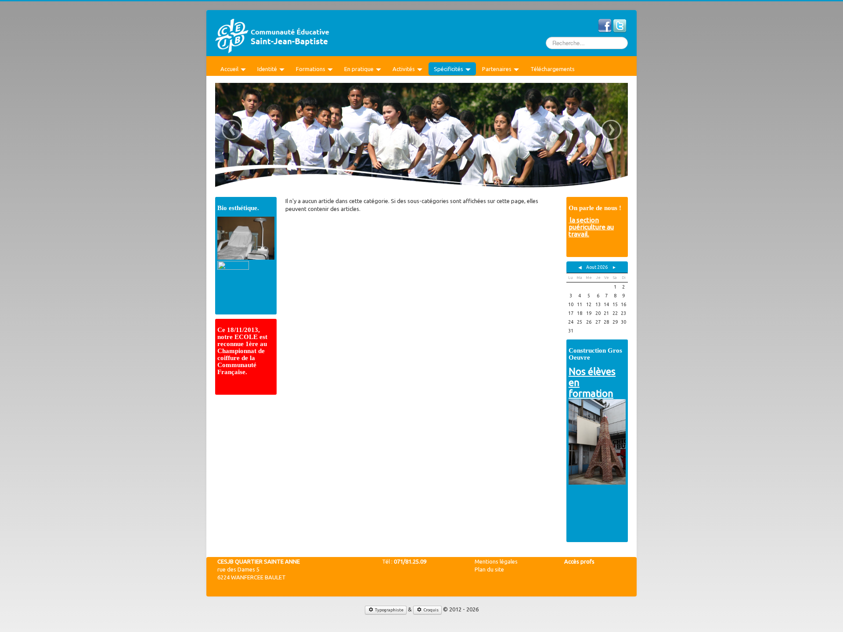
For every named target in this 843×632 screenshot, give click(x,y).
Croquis (430, 609)
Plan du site (489, 569)
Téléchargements (552, 69)
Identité (267, 69)
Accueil (229, 69)
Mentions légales (496, 561)
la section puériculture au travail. (591, 227)
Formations (310, 69)
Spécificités (448, 69)
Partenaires (497, 69)
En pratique (359, 69)
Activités (404, 69)
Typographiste (388, 609)
